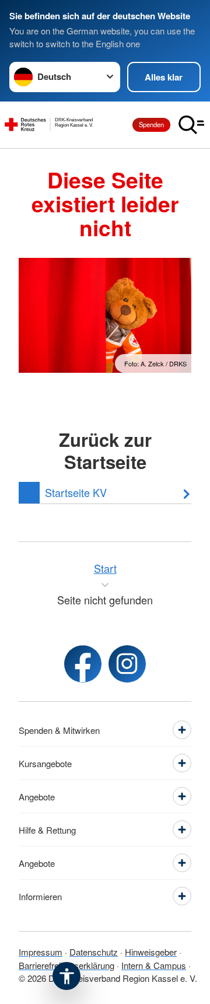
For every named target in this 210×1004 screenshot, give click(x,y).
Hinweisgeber (151, 952)
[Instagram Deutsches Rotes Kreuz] (127, 664)
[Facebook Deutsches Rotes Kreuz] (83, 664)
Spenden (151, 124)
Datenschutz (93, 952)
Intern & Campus (153, 965)
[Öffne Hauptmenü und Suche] (191, 125)
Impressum (40, 952)
